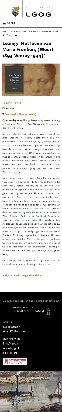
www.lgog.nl (11, 348)
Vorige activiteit (11, 275)
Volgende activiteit (32, 275)
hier (40, 264)
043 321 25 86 (12, 338)
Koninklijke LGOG (31, 8)
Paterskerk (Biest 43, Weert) (20, 114)
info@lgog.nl (11, 343)
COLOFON (10, 353)
